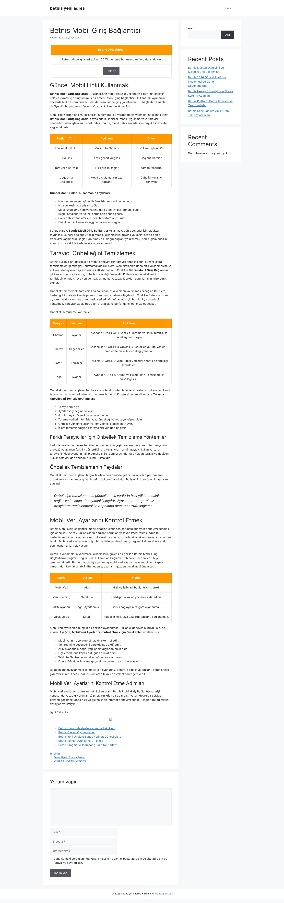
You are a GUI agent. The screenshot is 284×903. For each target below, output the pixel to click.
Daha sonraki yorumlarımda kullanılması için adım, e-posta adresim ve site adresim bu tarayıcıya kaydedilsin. (110, 861)
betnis (227, 8)
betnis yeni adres (67, 8)
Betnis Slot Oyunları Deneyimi (70, 760)
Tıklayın (111, 70)
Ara (190, 28)
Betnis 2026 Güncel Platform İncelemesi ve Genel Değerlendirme (207, 81)
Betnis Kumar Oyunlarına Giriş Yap (80, 740)
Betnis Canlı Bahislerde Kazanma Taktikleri (86, 728)
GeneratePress (164, 893)
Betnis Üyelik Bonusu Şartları (69, 757)
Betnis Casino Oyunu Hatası (76, 732)
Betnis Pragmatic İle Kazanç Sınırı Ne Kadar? (87, 745)
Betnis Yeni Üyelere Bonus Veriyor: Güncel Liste (89, 736)
